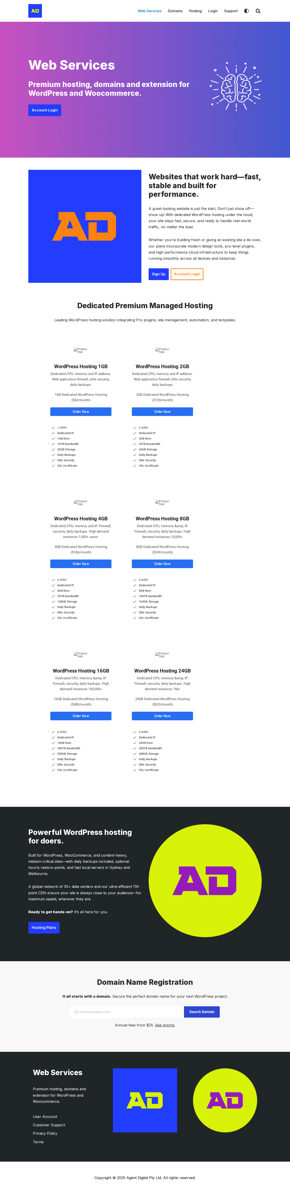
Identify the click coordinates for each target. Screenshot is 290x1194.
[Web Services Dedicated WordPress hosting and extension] (35, 11)
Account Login (45, 110)
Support (231, 11)
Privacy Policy (45, 1133)
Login (213, 11)
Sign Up (158, 274)
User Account (45, 1116)
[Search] (258, 10)
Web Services (150, 11)
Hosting (195, 11)
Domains (175, 11)
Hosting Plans (44, 927)
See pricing (164, 1025)
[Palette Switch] (246, 11)
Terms (38, 1142)
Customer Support (49, 1125)
